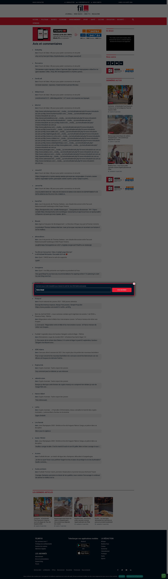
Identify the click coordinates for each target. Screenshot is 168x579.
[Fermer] (134, 283)
